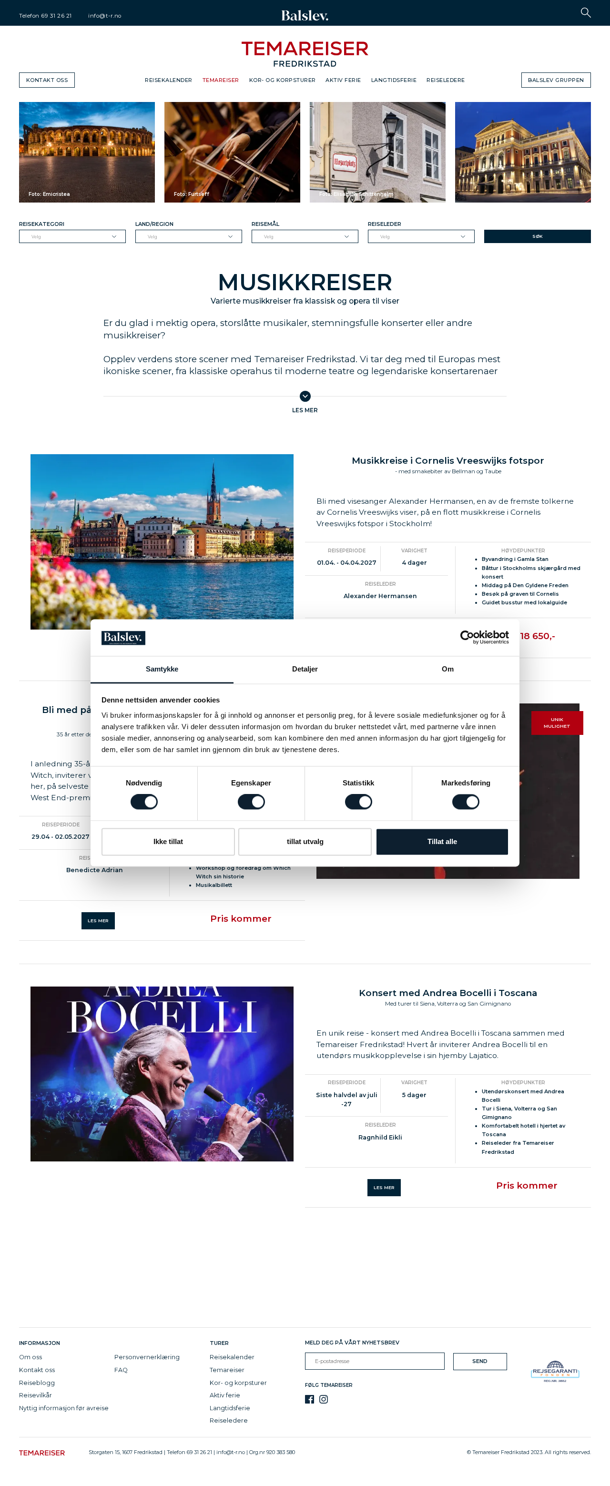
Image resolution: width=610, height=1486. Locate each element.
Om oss (30, 1357)
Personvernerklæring (147, 1357)
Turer (219, 1343)
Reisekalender (169, 80)
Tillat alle (442, 841)
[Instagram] (323, 1399)
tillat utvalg (305, 841)
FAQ (121, 1370)
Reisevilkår (35, 1395)
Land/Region (154, 224)
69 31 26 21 (56, 15)
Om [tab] (448, 669)
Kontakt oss (47, 80)
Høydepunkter (523, 551)
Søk (537, 236)
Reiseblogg (37, 1382)
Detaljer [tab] (305, 669)
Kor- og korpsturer (282, 80)
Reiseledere (446, 80)
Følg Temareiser (329, 1385)
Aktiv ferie (343, 80)
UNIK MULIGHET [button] (557, 723)
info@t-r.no (105, 15)
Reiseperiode (347, 551)
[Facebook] (309, 1399)
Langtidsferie (394, 80)
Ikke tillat (168, 841)
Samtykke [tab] (162, 669)
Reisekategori (41, 224)
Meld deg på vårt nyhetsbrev (352, 1342)
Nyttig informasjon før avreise (64, 1408)
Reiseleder (384, 224)
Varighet (414, 551)
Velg (36, 236)
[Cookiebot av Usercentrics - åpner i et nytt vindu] (467, 638)
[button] (586, 13)
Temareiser (221, 80)
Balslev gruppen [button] (556, 80)
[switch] (251, 802)
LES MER (98, 920)
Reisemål (265, 224)
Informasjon (41, 1343)
